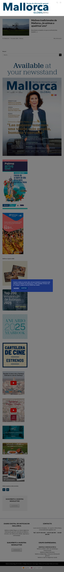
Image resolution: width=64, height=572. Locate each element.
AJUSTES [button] (16, 288)
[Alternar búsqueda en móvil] (57, 2)
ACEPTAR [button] (23, 288)
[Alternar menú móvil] (61, 2)
